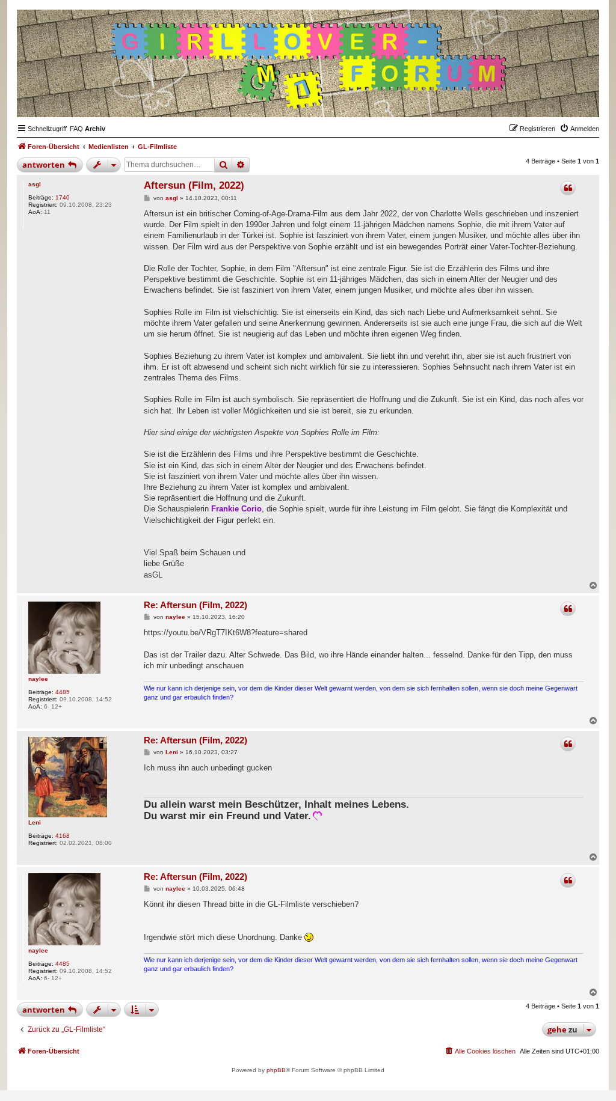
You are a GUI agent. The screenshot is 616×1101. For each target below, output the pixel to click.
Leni (34, 822)
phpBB (276, 1070)
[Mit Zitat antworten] (568, 188)
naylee (38, 679)
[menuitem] (76, 128)
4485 (62, 692)
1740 (62, 197)
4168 (62, 835)
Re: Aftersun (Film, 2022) (195, 605)
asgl (34, 184)
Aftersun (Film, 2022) (194, 185)
